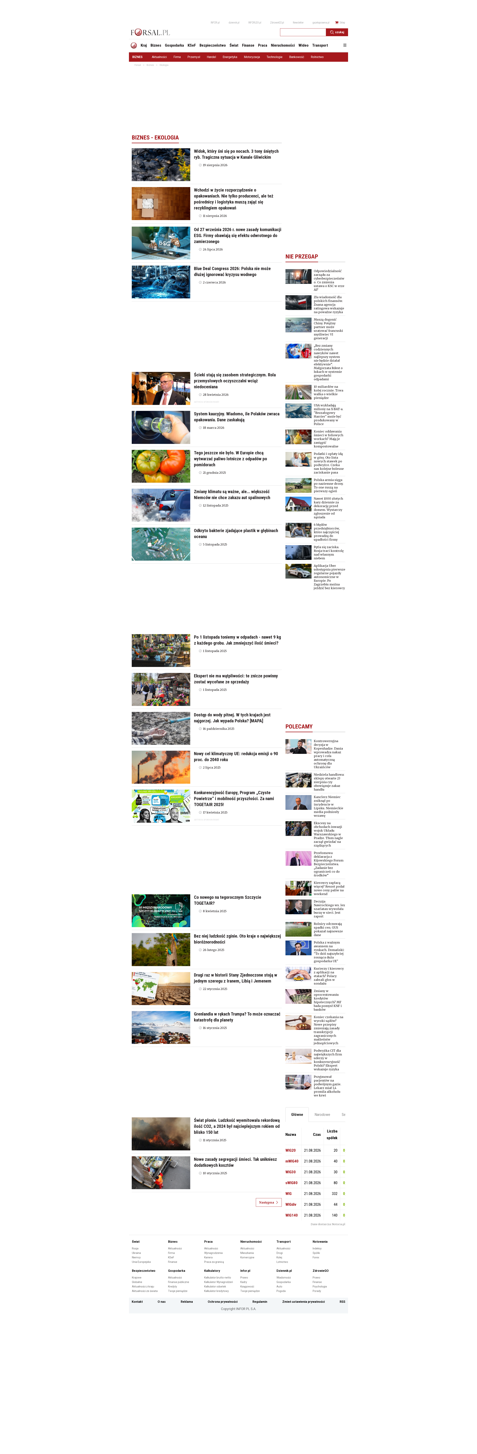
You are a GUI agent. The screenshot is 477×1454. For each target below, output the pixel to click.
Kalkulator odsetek (215, 1286)
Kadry (243, 1282)
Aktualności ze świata (145, 1291)
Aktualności (159, 57)
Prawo (244, 1277)
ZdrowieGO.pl (277, 22)
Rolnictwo (317, 57)
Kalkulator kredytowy (216, 1291)
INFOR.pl (215, 22)
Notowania (320, 1241)
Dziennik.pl (284, 1271)
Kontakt (137, 1301)
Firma (177, 57)
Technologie (274, 57)
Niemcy (136, 1257)
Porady (317, 1291)
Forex (316, 1257)
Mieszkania (247, 1252)
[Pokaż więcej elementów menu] (345, 45)
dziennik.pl (234, 22)
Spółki (316, 1252)
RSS (342, 1301)
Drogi (280, 1252)
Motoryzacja (252, 57)
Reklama (187, 1301)
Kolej (279, 1257)
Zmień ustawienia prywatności (303, 1301)
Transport (284, 1241)
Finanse (172, 1261)
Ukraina (136, 1252)
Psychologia (320, 1286)
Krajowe (136, 1277)
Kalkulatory (212, 1271)
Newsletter (298, 22)
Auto (279, 1286)
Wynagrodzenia (213, 1252)
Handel (211, 57)
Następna (266, 1202)
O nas (162, 1301)
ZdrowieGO (321, 1271)
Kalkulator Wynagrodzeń (218, 1282)
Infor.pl (245, 1271)
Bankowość (296, 57)
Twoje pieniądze (177, 1291)
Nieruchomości (251, 1241)
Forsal (138, 65)
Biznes (137, 57)
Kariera (208, 1257)
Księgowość (247, 1286)
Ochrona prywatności (223, 1301)
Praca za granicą (214, 1261)
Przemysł (193, 57)
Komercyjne (247, 1257)
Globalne (137, 1282)
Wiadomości (284, 1277)
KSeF (171, 1257)
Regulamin (259, 1301)
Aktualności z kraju (143, 1286)
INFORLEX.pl (254, 22)
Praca (208, 1241)
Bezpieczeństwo (143, 1271)
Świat (136, 1241)
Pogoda (281, 1291)
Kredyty (172, 1286)
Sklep (342, 22)
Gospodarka (176, 1271)
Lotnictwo (282, 1261)
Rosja (135, 1248)
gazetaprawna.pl (320, 22)
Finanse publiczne (178, 1282)
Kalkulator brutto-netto (217, 1277)
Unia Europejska (141, 1261)
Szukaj (339, 32)
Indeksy (317, 1248)
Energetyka (230, 57)
